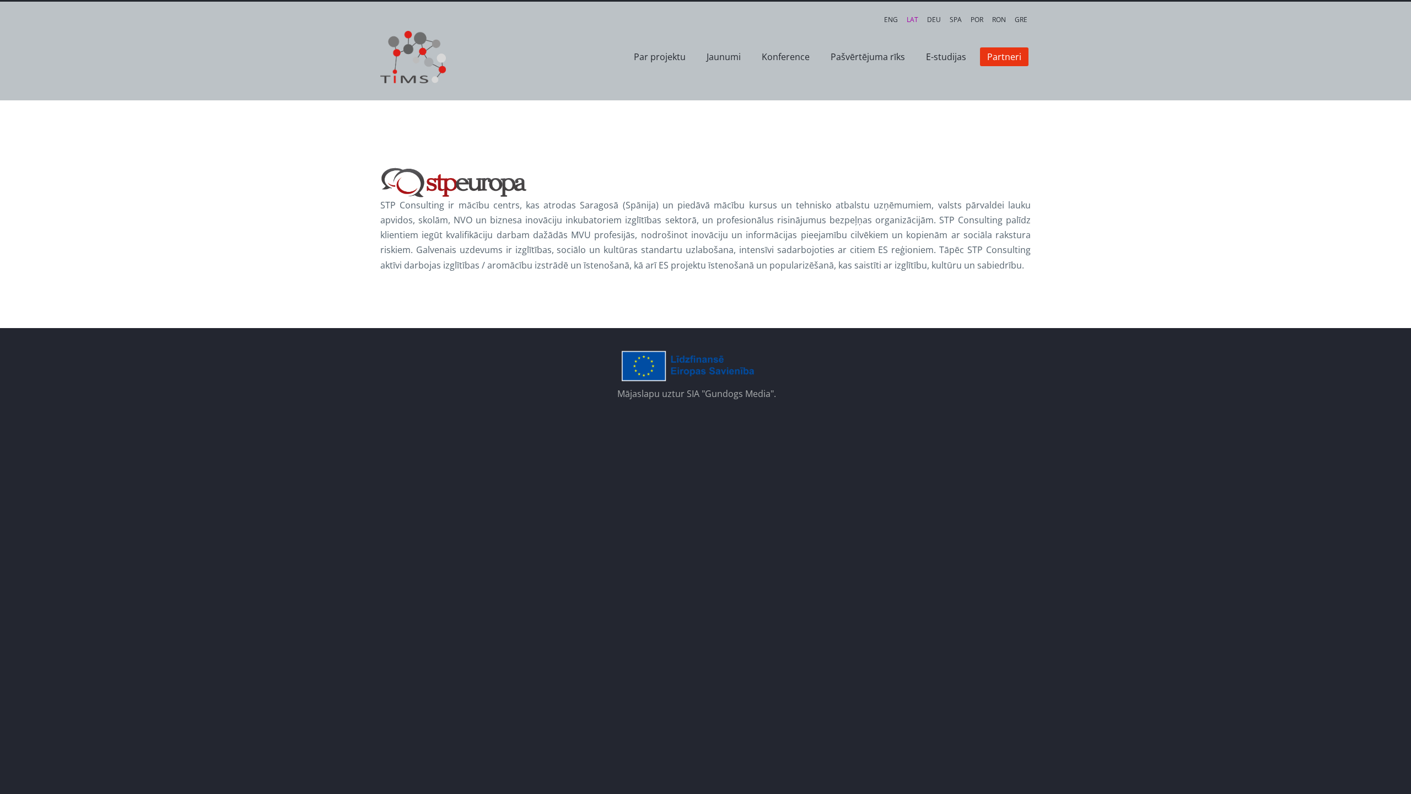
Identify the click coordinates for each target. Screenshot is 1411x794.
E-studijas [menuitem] (946, 57)
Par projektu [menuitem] (660, 57)
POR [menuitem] (977, 19)
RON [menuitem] (999, 19)
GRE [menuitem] (1021, 19)
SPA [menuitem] (956, 19)
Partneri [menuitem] (1004, 57)
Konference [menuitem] (786, 57)
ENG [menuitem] (891, 19)
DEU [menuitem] (934, 19)
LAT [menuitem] (912, 19)
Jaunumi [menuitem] (724, 57)
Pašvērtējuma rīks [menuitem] (868, 57)
